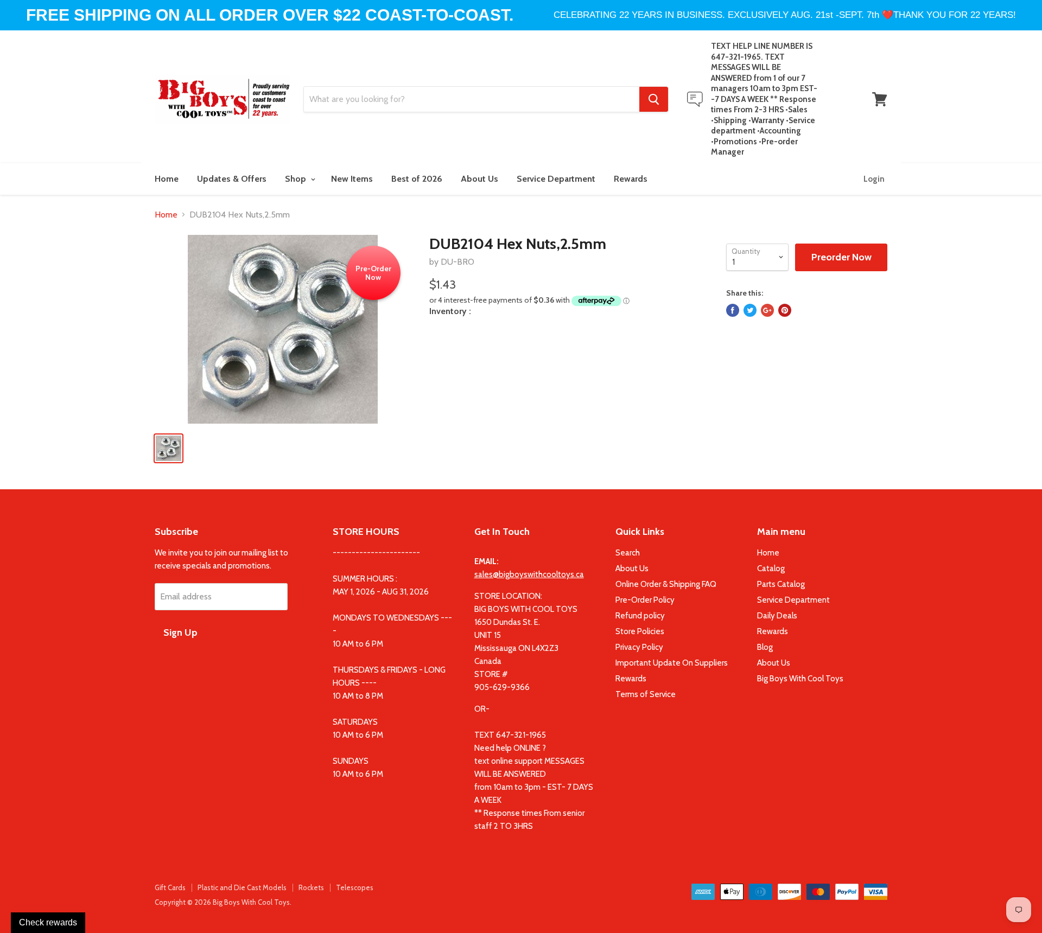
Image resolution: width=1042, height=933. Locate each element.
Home (167, 179)
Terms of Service (645, 694)
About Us (479, 179)
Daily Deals (777, 616)
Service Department (556, 179)
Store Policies (639, 631)
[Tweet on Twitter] (750, 310)
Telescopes (354, 887)
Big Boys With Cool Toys (800, 678)
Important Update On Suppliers (671, 663)
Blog (765, 647)
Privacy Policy (639, 647)
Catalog (771, 568)
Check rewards (48, 922)
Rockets (311, 887)
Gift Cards (170, 887)
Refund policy (640, 616)
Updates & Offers (231, 179)
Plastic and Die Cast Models (242, 887)
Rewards (630, 179)
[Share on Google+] (767, 310)
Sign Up (180, 632)
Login (874, 179)
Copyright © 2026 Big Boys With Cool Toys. (223, 902)
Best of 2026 (416, 179)
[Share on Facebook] (732, 310)
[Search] (653, 99)
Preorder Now (841, 257)
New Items (352, 179)
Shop (296, 179)
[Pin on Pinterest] (784, 310)
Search (627, 553)
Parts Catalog (781, 584)
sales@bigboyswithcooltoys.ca (529, 574)
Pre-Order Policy (645, 600)
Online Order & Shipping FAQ (665, 584)
